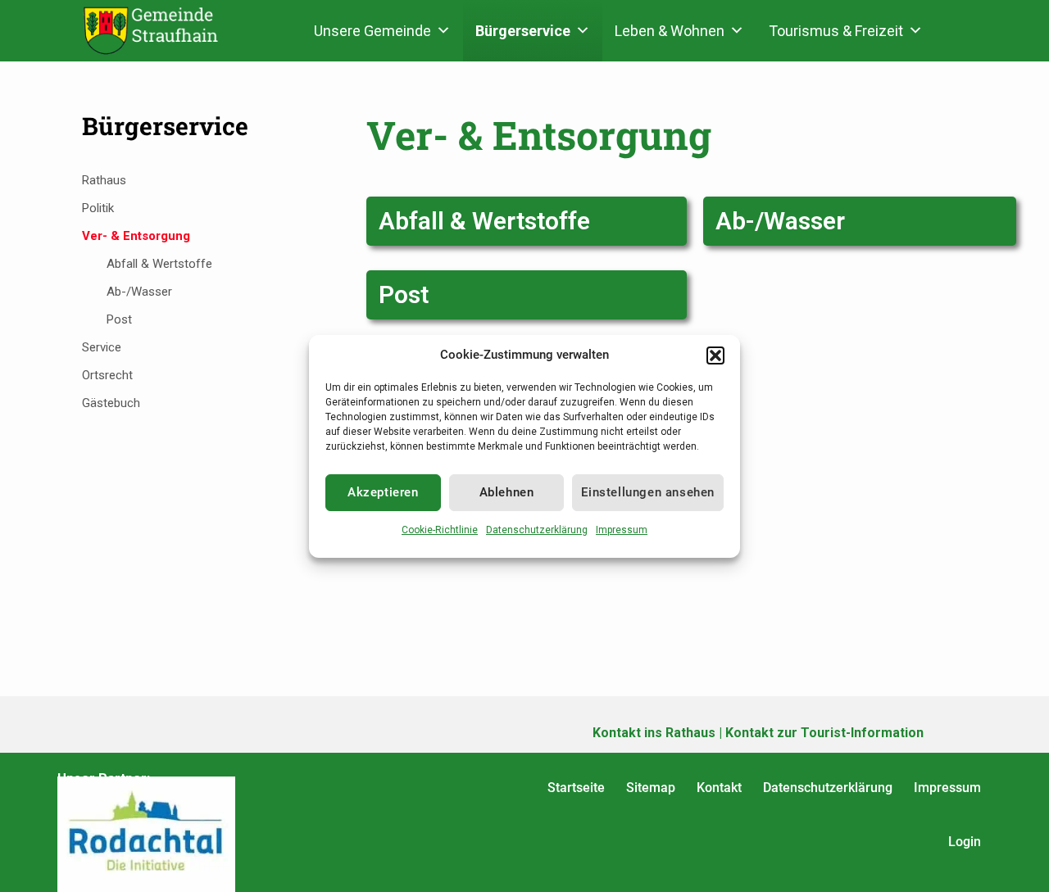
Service (101, 347)
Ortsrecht (107, 375)
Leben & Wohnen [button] (669, 30)
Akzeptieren (383, 492)
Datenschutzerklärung (537, 530)
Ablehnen (506, 492)
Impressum (621, 530)
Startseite (576, 787)
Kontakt (719, 787)
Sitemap (650, 787)
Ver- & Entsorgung (136, 236)
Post (404, 294)
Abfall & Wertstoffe (484, 220)
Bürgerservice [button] (522, 30)
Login (964, 841)
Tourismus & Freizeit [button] (836, 30)
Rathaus (104, 180)
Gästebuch (111, 403)
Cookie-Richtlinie (440, 530)
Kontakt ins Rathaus (654, 732)
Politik (98, 208)
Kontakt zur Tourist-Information (824, 732)
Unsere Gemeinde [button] (372, 30)
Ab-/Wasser (780, 220)
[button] (715, 355)
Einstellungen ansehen (648, 492)
